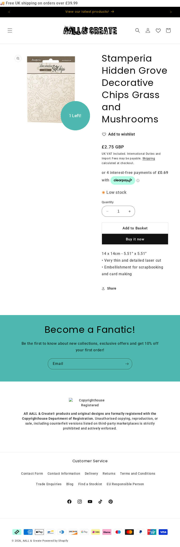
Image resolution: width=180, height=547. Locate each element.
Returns (109, 473)
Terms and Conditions (137, 473)
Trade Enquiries (49, 484)
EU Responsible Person (125, 484)
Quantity (107, 202)
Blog (70, 484)
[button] (10, 30)
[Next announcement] (171, 12)
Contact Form (32, 473)
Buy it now (135, 239)
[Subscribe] (127, 363)
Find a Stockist (90, 484)
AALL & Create (32, 540)
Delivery (91, 473)
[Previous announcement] (9, 12)
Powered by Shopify (55, 540)
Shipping (148, 158)
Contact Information (64, 473)
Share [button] (111, 288)
